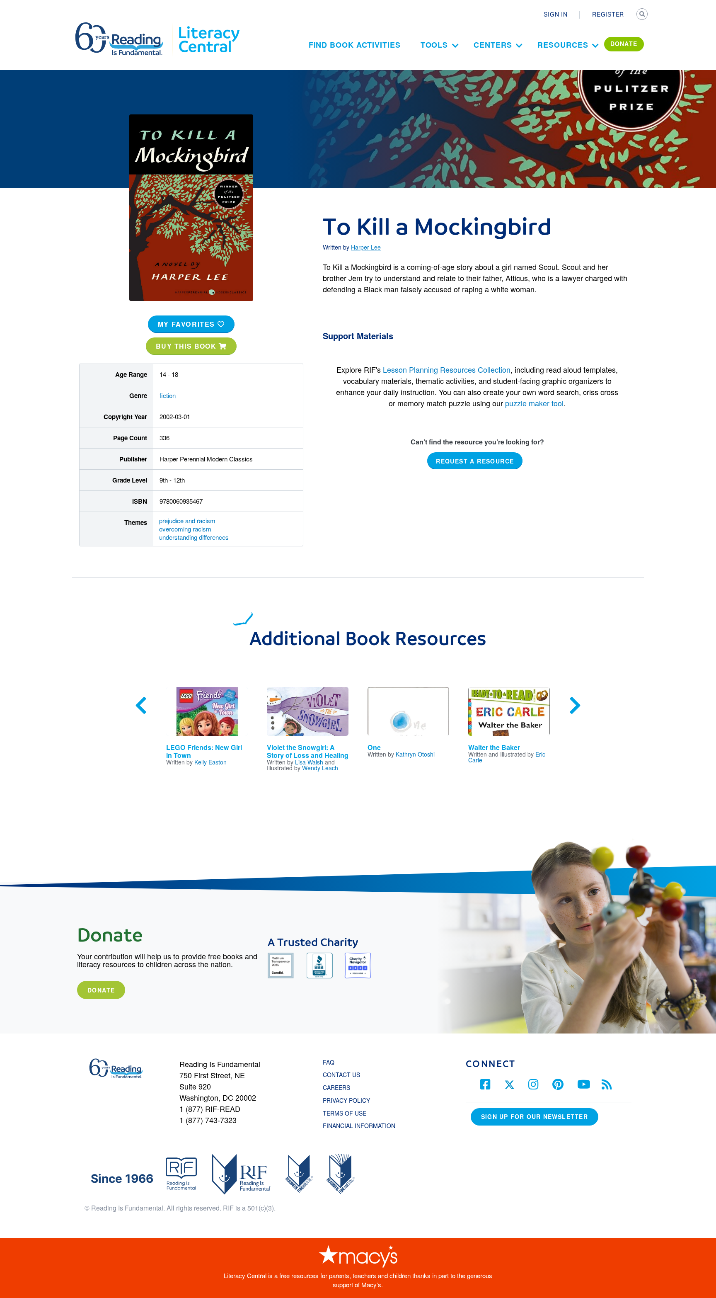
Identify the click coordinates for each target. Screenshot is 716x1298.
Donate (101, 990)
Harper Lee (366, 247)
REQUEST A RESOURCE (475, 461)
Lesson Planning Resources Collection (446, 369)
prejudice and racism (187, 520)
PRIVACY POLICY (346, 1100)
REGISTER (608, 14)
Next (575, 705)
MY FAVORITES (188, 324)
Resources (562, 44)
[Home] (125, 26)
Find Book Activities (355, 44)
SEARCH (642, 15)
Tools (434, 44)
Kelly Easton (210, 762)
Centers (493, 44)
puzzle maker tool (534, 403)
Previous (141, 705)
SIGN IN (555, 14)
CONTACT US (344, 1074)
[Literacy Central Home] (208, 26)
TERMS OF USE (349, 1113)
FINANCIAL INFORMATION (359, 1125)
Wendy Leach (320, 768)
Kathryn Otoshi (415, 754)
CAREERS (336, 1087)
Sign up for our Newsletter (534, 1116)
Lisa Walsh (309, 762)
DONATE (624, 43)
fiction (168, 395)
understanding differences (194, 537)
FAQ (328, 1062)
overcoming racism (185, 528)
